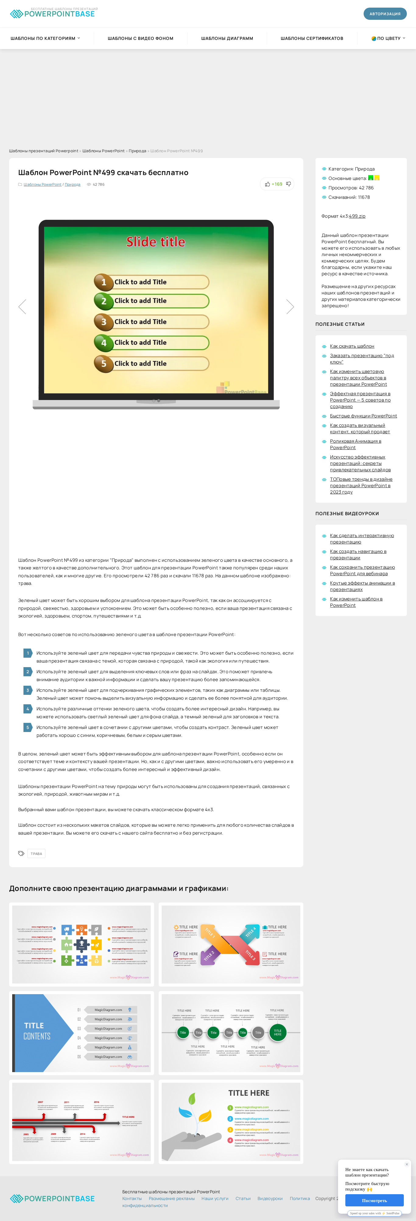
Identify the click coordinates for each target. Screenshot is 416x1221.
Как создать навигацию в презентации (358, 554)
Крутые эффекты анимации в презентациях (362, 586)
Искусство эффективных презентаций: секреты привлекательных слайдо (360, 463)
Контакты (132, 1198)
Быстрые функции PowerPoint (363, 416)
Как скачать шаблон (352, 346)
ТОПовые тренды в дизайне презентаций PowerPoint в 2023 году (361, 485)
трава (36, 853)
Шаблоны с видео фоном (141, 38)
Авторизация (385, 13)
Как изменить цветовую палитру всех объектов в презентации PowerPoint (358, 377)
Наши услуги (215, 1198)
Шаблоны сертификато (312, 38)
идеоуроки (270, 1198)
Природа (73, 184)
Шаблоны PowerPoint (43, 184)
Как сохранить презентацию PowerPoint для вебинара (362, 570)
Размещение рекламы (172, 1198)
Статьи (243, 1198)
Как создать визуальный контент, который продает (360, 428)
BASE (59, 13)
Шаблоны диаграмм (227, 38)
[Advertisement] (208, 94)
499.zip (357, 216)
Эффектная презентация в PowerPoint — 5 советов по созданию (360, 400)
